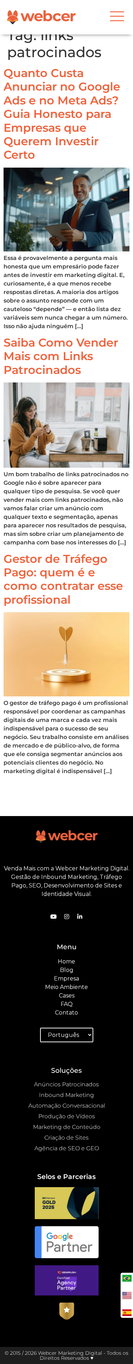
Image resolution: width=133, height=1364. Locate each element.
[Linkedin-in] (79, 916)
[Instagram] (66, 916)
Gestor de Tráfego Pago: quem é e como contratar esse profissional (63, 579)
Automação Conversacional (66, 1105)
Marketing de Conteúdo (66, 1127)
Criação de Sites (66, 1137)
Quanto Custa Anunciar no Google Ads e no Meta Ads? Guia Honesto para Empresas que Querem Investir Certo (62, 114)
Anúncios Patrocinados (66, 1084)
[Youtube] (53, 916)
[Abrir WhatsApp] (17, 1346)
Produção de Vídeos (66, 1116)
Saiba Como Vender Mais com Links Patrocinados (61, 356)
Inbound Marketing (66, 1095)
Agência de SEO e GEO (66, 1148)
